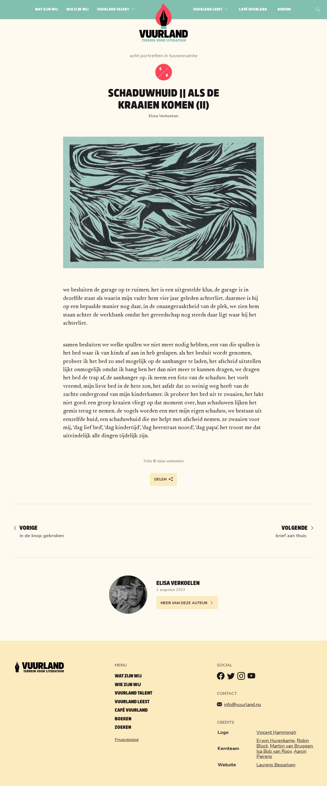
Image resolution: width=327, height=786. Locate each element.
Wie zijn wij (128, 684)
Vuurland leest (132, 701)
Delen (160, 479)
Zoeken (123, 727)
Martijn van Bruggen (291, 746)
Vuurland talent (133, 693)
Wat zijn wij (128, 676)
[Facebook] (222, 677)
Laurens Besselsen (275, 765)
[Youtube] (253, 677)
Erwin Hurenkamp (275, 740)
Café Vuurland (131, 710)
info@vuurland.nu (242, 704)
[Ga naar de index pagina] (163, 40)
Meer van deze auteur (184, 602)
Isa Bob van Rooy (274, 751)
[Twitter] (232, 677)
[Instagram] (242, 677)
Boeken (123, 719)
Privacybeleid (126, 739)
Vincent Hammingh (276, 732)
